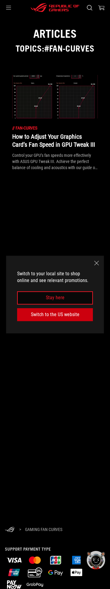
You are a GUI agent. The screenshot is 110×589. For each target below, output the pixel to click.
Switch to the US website (55, 314)
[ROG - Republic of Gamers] (55, 7)
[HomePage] (10, 530)
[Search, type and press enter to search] (89, 7)
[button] (8, 7)
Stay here (55, 298)
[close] (96, 263)
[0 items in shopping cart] (101, 7)
